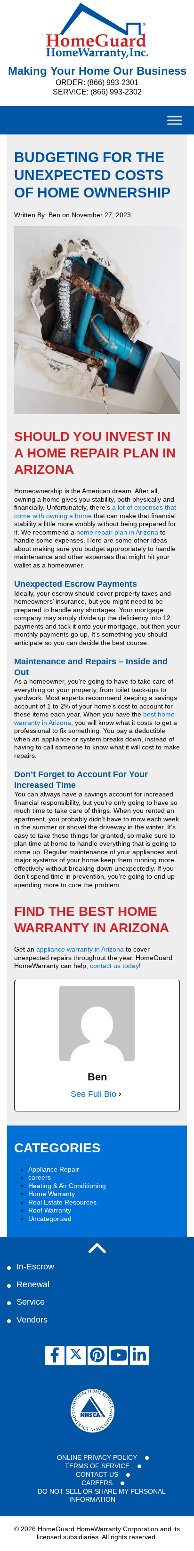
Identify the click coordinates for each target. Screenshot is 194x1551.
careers (39, 1177)
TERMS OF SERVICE (97, 1466)
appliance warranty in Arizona (80, 949)
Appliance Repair (53, 1169)
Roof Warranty (49, 1210)
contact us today (114, 965)
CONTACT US (97, 1474)
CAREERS (97, 1483)
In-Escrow (35, 1266)
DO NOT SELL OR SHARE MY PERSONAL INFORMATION (102, 1496)
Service (30, 1302)
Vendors (32, 1319)
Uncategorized (50, 1218)
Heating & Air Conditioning (67, 1185)
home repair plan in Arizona (117, 532)
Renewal (32, 1284)
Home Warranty (51, 1193)
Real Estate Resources (62, 1202)
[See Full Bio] (120, 1094)
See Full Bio (93, 1094)
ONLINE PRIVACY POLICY (97, 1457)
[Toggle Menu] (174, 120)
